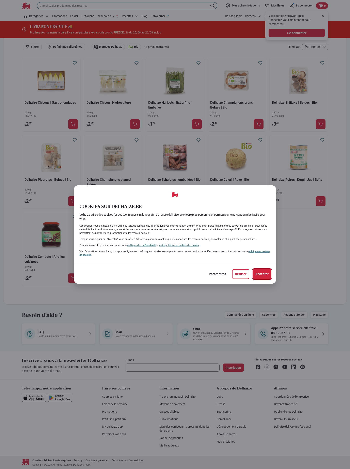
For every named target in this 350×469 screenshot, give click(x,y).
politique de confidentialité (141, 245)
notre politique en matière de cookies (179, 245)
